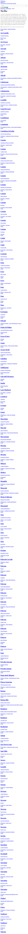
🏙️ (7, 7)
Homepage (3, 8)
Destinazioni (8, 8)
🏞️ (6, 7)
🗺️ (2, 7)
